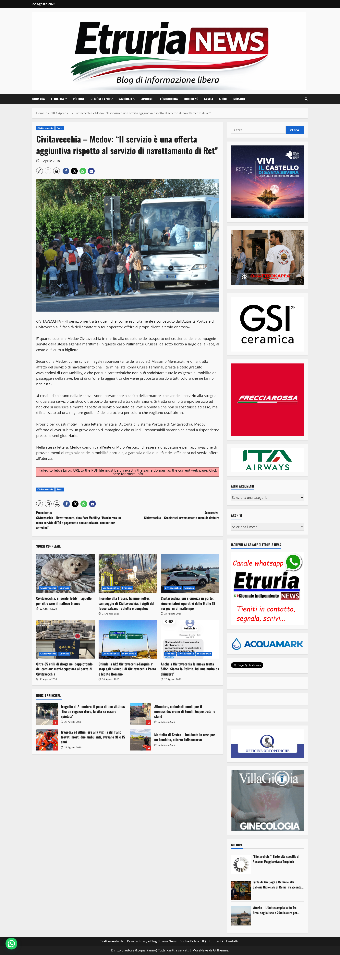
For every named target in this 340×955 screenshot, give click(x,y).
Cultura (237, 844)
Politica (79, 98)
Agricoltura (169, 98)
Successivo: (181, 515)
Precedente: (78, 520)
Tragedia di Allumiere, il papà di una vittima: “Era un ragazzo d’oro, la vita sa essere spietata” (47, 714)
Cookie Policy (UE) (192, 941)
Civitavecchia (45, 128)
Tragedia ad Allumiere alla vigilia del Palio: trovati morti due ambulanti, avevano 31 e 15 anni (47, 739)
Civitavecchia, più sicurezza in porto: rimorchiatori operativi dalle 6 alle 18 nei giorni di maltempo (188, 603)
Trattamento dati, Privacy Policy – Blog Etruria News (138, 941)
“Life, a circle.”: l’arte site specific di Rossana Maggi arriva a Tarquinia (276, 859)
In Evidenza (129, 653)
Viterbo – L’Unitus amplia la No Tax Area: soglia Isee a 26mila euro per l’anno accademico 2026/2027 (275, 910)
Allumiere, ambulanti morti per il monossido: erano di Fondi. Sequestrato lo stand (140, 714)
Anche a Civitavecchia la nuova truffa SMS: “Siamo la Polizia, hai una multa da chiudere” (190, 668)
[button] (306, 99)
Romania (239, 98)
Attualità (57, 98)
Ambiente (147, 98)
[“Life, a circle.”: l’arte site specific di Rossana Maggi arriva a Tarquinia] (241, 864)
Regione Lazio (100, 98)
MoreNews (200, 950)
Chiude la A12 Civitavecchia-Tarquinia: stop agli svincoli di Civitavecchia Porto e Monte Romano (127, 668)
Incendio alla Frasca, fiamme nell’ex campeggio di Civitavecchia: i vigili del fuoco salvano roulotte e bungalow (126, 603)
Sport (223, 98)
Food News (191, 98)
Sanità (208, 98)
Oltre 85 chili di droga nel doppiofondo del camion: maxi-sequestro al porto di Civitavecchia (64, 668)
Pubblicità (216, 941)
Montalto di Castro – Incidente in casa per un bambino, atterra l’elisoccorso (140, 739)
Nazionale (125, 98)
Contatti (232, 941)
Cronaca (38, 98)
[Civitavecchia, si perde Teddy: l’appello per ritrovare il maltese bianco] (65, 573)
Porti (60, 128)
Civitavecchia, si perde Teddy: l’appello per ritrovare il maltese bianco (64, 601)
